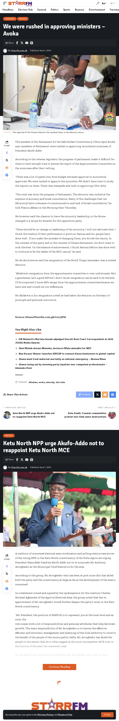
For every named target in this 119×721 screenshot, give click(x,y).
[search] (97, 3)
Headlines (9, 19)
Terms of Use (65, 714)
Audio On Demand (12, 685)
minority (50, 382)
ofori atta (60, 382)
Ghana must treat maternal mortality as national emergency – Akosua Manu (62, 359)
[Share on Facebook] (17, 42)
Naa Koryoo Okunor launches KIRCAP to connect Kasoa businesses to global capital (67, 353)
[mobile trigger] (5, 3)
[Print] (31, 42)
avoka (42, 382)
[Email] (26, 42)
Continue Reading (59, 667)
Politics (22, 19)
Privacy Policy (45, 714)
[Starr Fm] (20, 3)
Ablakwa (33, 382)
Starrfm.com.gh (19, 51)
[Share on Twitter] (22, 42)
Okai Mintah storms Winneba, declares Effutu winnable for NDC (55, 348)
